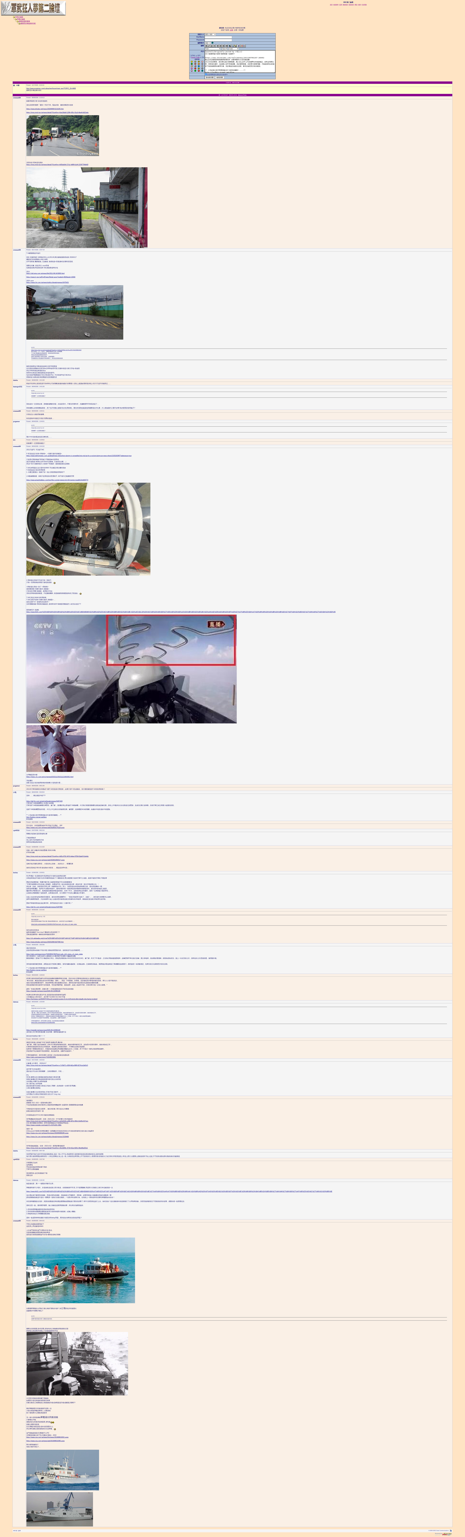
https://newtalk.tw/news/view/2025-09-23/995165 (43, 1030)
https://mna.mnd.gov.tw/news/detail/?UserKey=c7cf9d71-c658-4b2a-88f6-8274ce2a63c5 (57, 1065)
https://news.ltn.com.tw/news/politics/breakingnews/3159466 (47, 1137)
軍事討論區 (21, 19)
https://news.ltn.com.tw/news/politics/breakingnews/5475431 (47, 282)
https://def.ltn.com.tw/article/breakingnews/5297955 (44, 907)
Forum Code (195, 57)
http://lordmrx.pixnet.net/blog (36, 817)
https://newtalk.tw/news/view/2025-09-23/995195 (43, 991)
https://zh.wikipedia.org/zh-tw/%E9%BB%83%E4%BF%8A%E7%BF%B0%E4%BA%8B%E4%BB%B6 (62, 938)
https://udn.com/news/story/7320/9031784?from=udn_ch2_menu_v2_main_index (54, 924)
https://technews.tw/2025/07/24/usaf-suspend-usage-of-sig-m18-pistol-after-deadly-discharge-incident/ (61, 999)
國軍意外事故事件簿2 (28, 23)
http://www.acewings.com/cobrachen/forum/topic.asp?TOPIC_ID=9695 (51, 88)
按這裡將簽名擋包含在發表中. (217, 74)
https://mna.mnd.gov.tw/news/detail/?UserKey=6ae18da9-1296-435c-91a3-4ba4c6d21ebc (57, 112)
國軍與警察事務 (24, 21)
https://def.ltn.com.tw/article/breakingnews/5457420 (44, 801)
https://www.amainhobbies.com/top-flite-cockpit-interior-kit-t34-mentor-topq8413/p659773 (57, 480)
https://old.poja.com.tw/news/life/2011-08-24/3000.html (45, 273)
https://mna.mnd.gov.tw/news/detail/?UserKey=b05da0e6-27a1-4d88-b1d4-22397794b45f (57, 164)
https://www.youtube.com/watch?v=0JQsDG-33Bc (44, 1125)
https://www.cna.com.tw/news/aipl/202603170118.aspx (45, 827)
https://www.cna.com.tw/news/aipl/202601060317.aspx (45, 860)
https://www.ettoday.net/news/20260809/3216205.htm (45, 109)
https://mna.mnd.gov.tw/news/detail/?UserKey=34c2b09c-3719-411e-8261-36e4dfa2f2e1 (57, 1148)
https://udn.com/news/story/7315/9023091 (43, 1022)
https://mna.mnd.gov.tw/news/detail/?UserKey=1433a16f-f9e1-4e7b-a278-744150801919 (56, 350)
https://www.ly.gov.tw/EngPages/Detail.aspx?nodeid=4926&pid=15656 (50, 277)
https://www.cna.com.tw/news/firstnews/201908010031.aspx (47, 1437)
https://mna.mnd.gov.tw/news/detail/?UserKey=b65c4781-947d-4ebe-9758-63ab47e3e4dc (57, 856)
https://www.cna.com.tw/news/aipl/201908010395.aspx (45, 1441)
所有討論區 (19, 17)
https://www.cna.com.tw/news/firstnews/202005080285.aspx (47, 1133)
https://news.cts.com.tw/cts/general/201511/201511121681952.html (49, 777)
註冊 (231, 30)
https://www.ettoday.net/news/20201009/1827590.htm (45, 942)
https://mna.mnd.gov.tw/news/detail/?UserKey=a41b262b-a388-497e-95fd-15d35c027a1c (57, 1121)
